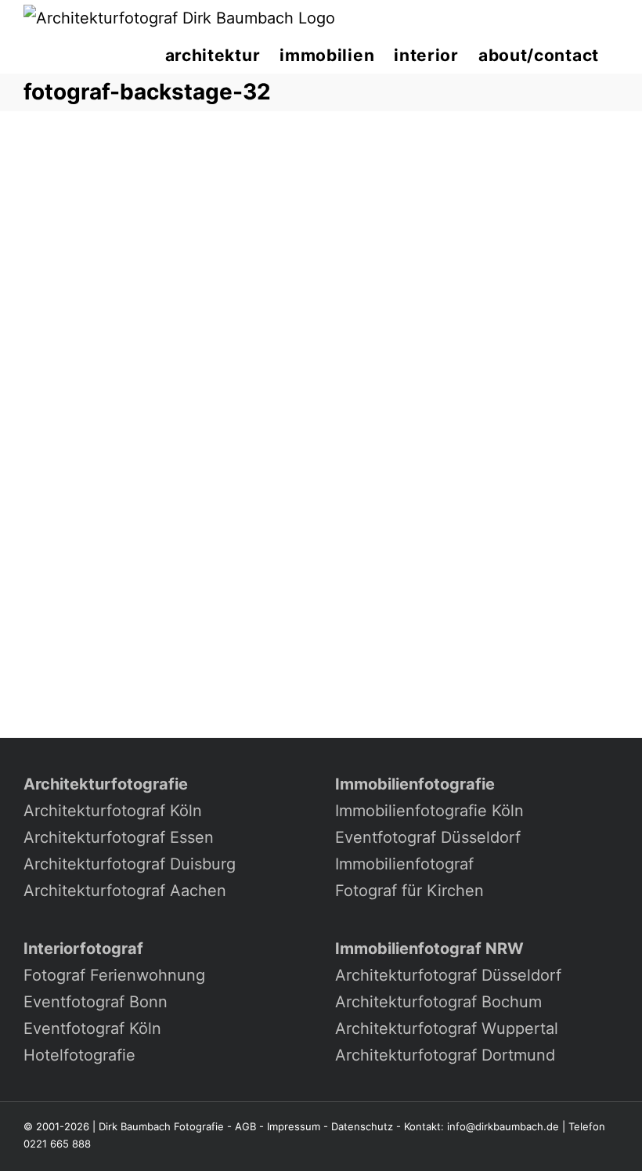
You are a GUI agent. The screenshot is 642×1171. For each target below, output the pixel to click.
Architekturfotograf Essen (118, 837)
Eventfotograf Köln (92, 1028)
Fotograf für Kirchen (409, 890)
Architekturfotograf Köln (112, 810)
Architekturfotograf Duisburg (129, 864)
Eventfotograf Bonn (95, 1001)
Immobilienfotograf (404, 864)
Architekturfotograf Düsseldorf (448, 975)
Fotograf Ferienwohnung (114, 975)
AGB (245, 1126)
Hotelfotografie (79, 1055)
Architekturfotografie (105, 784)
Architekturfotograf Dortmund (445, 1055)
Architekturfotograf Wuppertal (446, 1028)
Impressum (293, 1126)
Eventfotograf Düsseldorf (428, 837)
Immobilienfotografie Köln (429, 810)
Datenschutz (362, 1126)
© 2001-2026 (56, 1126)
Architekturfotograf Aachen (124, 890)
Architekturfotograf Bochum (438, 1001)
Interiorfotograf (83, 948)
